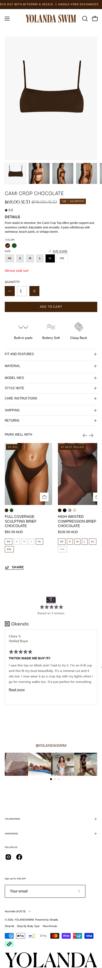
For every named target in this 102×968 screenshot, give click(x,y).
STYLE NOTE (14, 388)
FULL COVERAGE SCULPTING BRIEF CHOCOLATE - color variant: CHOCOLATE (6, 510)
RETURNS (12, 420)
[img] (9, 210)
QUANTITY (12, 282)
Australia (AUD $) (15, 911)
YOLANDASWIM (24, 919)
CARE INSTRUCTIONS (21, 398)
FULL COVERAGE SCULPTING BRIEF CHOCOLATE (21, 521)
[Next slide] (91, 435)
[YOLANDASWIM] (51, 18)
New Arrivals (50, 926)
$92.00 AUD (14, 532)
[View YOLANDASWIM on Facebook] (19, 857)
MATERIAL (12, 366)
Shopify (54, 919)
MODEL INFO (14, 378)
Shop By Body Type (28, 926)
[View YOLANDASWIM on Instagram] (8, 857)
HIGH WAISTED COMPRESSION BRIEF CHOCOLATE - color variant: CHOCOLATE (59, 510)
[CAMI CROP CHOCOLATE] (15, 173)
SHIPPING (12, 410)
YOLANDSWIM (12, 818)
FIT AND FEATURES (19, 354)
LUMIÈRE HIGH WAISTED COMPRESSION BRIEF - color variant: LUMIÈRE (69, 510)
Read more (17, 689)
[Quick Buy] (44, 497)
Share (18, 567)
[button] (84, 18)
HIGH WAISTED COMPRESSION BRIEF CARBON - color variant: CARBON (64, 510)
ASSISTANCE (11, 833)
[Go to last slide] (85, 435)
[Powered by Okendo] (17, 624)
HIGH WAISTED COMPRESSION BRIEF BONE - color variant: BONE (74, 510)
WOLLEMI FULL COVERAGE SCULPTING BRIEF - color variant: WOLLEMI (11, 510)
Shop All (9, 926)
